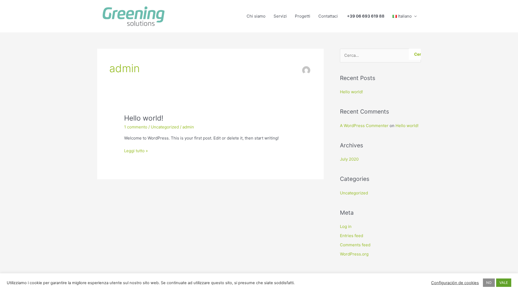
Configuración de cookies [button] (455, 282)
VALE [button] (503, 282)
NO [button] (489, 282)
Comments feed (355, 244)
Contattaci (328, 16)
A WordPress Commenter (364, 125)
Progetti (302, 16)
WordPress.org (354, 254)
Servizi (280, 16)
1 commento (135, 127)
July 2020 (349, 159)
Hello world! (143, 118)
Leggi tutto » (136, 150)
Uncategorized (165, 127)
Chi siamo (256, 16)
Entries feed (351, 235)
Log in (346, 226)
